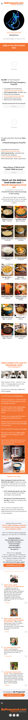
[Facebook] (10, 715)
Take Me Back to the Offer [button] (14, 565)
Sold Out (13, 106)
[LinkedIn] (17, 715)
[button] (14, 65)
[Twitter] (14, 715)
